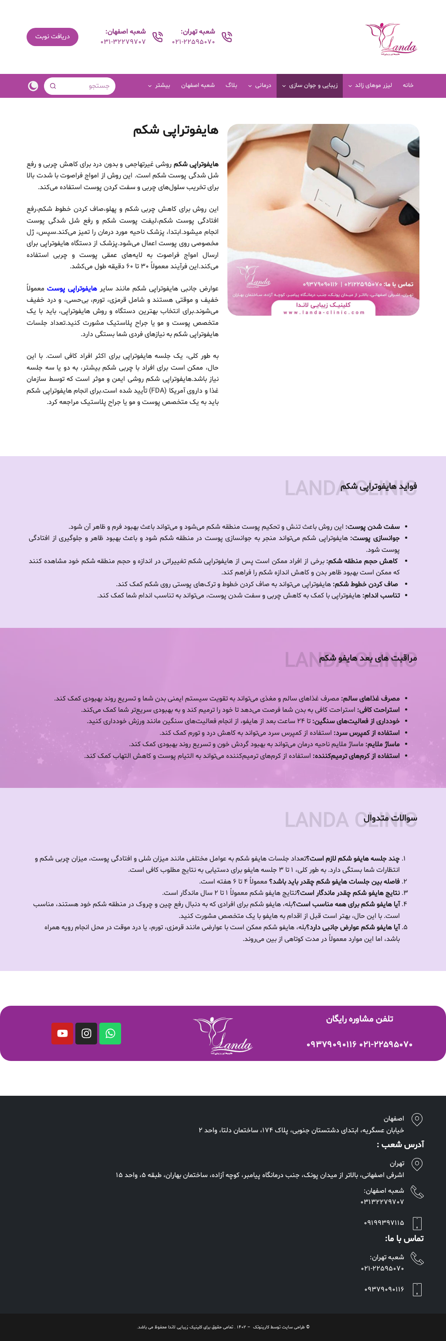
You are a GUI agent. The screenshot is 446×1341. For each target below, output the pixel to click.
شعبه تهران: (387, 1257)
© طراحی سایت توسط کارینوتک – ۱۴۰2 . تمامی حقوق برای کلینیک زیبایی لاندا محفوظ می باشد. (223, 1327)
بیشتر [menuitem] (162, 85)
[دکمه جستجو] (52, 86)
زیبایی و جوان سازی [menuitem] (313, 85)
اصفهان (394, 1119)
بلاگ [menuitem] (231, 85)
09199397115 (384, 1223)
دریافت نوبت (52, 36)
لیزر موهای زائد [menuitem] (373, 85)
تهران (397, 1163)
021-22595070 (193, 42)
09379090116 (384, 1289)
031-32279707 (123, 42)
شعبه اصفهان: (384, 1191)
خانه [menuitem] (408, 85)
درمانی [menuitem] (263, 85)
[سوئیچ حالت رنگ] (33, 86)
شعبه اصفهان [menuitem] (198, 85)
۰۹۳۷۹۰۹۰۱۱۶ (331, 1045)
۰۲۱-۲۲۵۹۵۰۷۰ (386, 1045)
